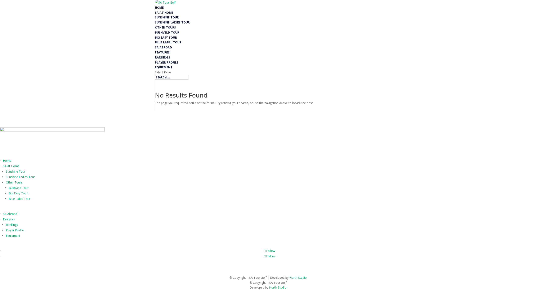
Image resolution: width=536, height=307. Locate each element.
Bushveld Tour (167, 32)
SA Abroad (163, 47)
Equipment (164, 67)
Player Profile (166, 62)
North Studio (298, 278)
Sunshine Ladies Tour (172, 22)
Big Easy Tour (166, 37)
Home (159, 7)
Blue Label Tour (168, 42)
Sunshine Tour (167, 17)
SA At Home (164, 12)
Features (162, 52)
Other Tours (165, 27)
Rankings (162, 57)
